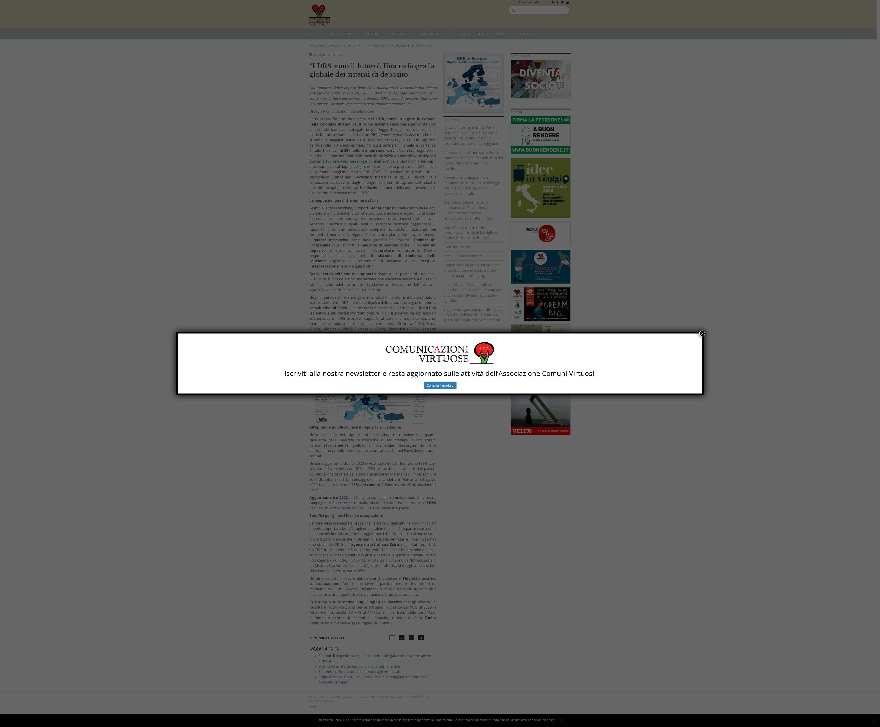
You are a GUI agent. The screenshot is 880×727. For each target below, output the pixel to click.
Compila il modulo (440, 385)
